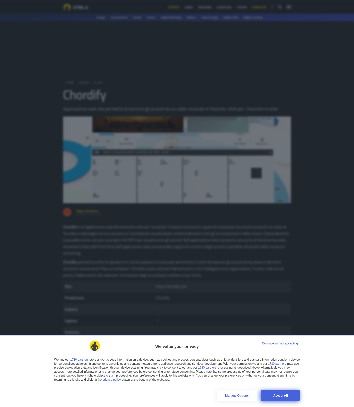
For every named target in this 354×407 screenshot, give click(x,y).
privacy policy (111, 379)
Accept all (280, 395)
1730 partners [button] (79, 359)
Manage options (237, 395)
